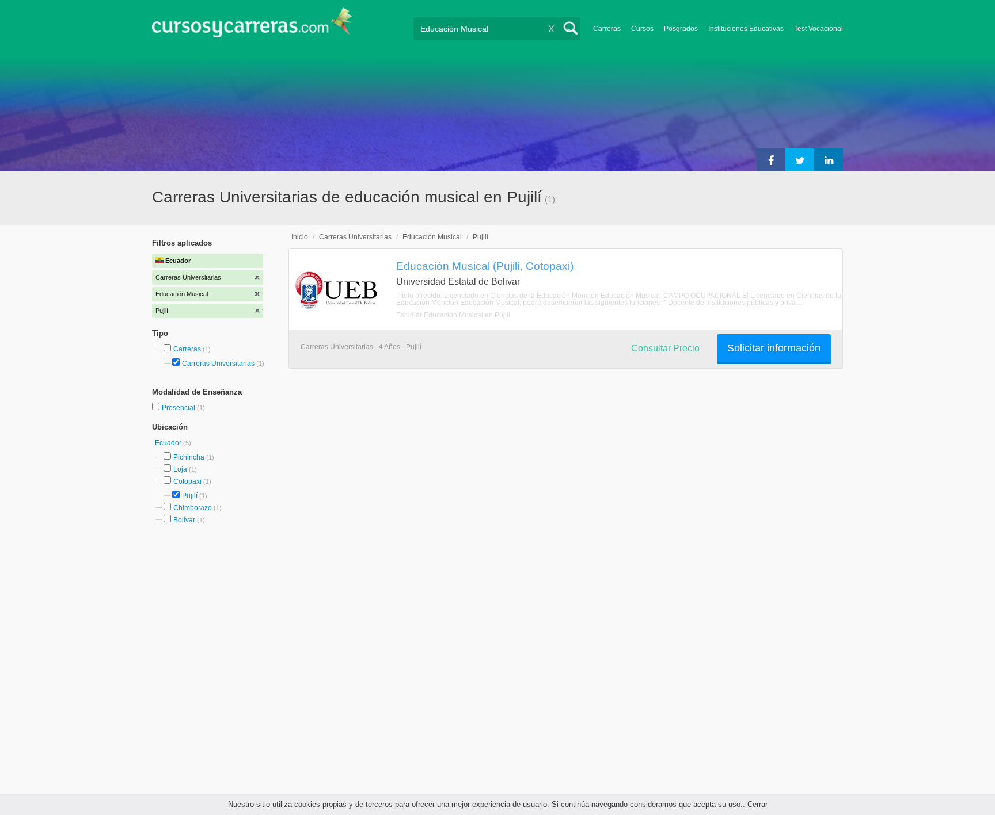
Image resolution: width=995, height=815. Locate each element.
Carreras (607, 28)
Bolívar (184, 520)
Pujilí (190, 496)
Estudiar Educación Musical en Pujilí (453, 315)
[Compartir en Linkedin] (828, 159)
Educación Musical (432, 237)
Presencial (179, 408)
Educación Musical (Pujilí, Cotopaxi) (485, 265)
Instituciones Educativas (746, 28)
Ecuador (169, 443)
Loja (180, 469)
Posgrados (681, 28)
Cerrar (757, 804)
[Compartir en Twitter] (799, 159)
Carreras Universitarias (218, 363)
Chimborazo (192, 508)
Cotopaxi (187, 481)
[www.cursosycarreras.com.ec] (252, 26)
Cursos (642, 28)
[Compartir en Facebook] (771, 159)
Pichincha (188, 457)
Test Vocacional (818, 28)
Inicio (299, 237)
